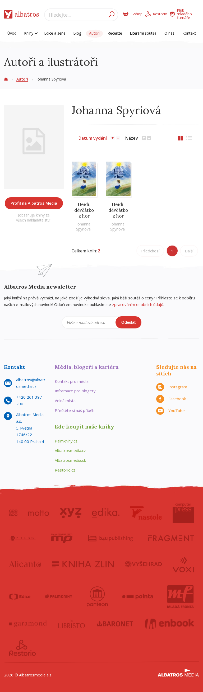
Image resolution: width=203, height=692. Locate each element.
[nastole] (146, 513)
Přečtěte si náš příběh (74, 410)
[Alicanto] (25, 564)
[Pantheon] (97, 596)
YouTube (176, 410)
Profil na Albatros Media (34, 203)
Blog (77, 33)
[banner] (21, 15)
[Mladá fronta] (180, 596)
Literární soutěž (143, 33)
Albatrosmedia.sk (70, 460)
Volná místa (65, 400)
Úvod (11, 33)
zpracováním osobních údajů (137, 304)
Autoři (94, 33)
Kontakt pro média (72, 381)
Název (131, 138)
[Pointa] (137, 596)
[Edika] (106, 513)
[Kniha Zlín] (83, 564)
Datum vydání (93, 138)
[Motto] (38, 513)
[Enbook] (169, 623)
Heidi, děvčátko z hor (84, 210)
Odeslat (128, 322)
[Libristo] (71, 623)
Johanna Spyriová (83, 227)
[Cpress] (22, 538)
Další (189, 250)
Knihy (29, 33)
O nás (169, 33)
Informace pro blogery (75, 390)
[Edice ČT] (20, 596)
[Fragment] (171, 538)
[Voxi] (183, 564)
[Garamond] (28, 623)
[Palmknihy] (59, 596)
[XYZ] (71, 513)
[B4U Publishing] (110, 538)
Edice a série (55, 33)
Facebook (177, 398)
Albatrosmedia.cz (70, 450)
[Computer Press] (183, 513)
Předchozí (150, 250)
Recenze (115, 33)
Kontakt (189, 33)
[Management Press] (62, 538)
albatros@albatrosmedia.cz (30, 383)
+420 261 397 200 (29, 400)
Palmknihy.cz (66, 441)
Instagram (177, 386)
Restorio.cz (65, 470)
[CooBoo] (13, 513)
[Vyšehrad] (143, 564)
